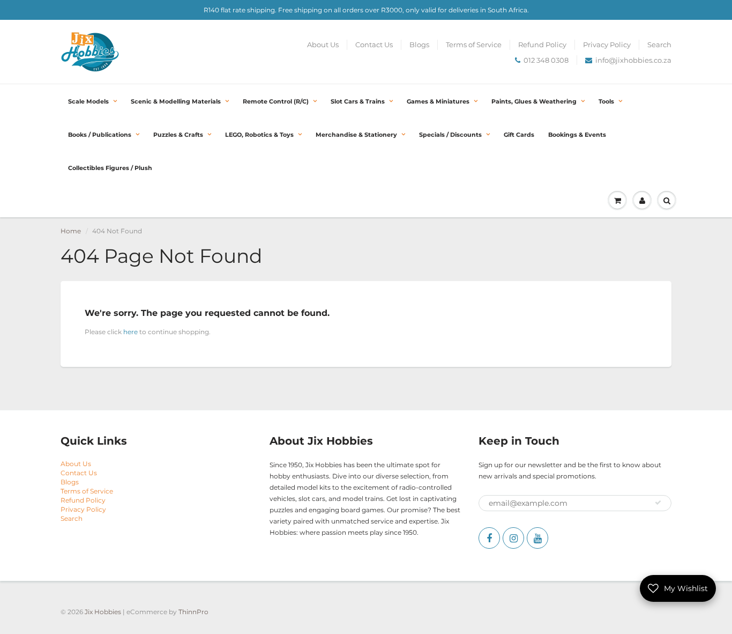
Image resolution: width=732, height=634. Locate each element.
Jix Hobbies (103, 612)
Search (659, 44)
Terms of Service (474, 44)
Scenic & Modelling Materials (176, 101)
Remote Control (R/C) (276, 101)
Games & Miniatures (438, 101)
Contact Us (374, 44)
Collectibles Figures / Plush (110, 168)
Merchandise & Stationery (356, 134)
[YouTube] (537, 538)
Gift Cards (519, 134)
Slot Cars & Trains (358, 101)
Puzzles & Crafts (178, 134)
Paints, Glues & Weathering (534, 101)
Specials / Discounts (450, 134)
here (130, 332)
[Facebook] (489, 538)
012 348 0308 (546, 60)
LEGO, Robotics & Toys (259, 134)
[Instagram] (513, 538)
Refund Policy (542, 44)
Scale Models (88, 101)
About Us (323, 44)
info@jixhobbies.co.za (633, 60)
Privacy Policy (607, 44)
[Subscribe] (658, 502)
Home (71, 231)
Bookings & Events (577, 134)
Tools (606, 101)
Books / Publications (99, 134)
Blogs (419, 44)
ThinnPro (193, 612)
